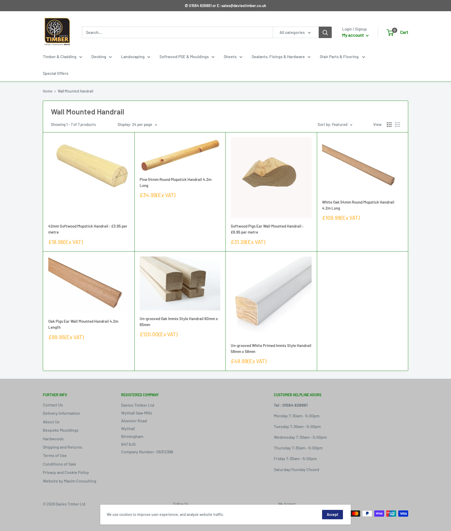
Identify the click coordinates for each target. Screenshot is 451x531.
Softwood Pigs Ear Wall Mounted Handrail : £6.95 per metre (267, 229)
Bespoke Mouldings (61, 430)
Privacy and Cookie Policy (66, 472)
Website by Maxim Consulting (69, 480)
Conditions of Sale (59, 463)
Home (47, 91)
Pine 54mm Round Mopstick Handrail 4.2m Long (175, 182)
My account (353, 35)
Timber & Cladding (59, 56)
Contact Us (53, 404)
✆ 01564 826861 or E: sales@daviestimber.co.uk (225, 5)
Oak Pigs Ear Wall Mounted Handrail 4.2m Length (83, 324)
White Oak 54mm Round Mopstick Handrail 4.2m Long (358, 205)
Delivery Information (61, 413)
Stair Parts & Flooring (339, 56)
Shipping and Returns (62, 446)
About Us (51, 421)
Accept (332, 514)
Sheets (230, 56)
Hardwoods (53, 438)
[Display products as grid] (389, 124)
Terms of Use (55, 455)
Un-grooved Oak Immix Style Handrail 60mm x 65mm (179, 321)
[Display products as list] (397, 124)
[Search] (325, 32)
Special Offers (55, 73)
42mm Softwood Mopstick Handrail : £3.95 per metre (87, 229)
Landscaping (133, 56)
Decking (98, 56)
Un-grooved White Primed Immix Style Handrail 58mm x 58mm (271, 348)
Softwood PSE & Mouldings (184, 56)
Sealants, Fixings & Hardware (278, 56)
